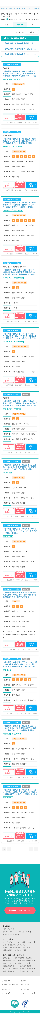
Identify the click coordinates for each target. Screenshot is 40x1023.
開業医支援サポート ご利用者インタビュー (19, 971)
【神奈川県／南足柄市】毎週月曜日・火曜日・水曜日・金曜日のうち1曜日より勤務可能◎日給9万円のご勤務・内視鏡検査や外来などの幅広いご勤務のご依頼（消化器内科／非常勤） (20, 792)
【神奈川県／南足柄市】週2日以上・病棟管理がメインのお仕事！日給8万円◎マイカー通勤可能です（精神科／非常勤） (19, 141)
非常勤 (20, 24)
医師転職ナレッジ (9, 960)
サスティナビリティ (27, 993)
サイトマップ (6, 989)
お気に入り (8, 118)
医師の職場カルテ (26, 968)
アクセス (5, 993)
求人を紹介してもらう (20, 118)
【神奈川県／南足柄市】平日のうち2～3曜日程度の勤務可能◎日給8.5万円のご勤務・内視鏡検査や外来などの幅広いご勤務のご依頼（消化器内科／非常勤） (20, 664)
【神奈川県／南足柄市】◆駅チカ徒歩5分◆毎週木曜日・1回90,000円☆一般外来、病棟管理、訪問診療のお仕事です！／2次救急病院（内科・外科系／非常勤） (20, 73)
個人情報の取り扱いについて (10, 985)
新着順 (32, 32)
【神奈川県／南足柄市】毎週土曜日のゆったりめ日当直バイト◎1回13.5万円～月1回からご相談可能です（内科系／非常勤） (20, 728)
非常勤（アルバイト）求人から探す (16, 932)
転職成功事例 (8, 950)
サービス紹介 (8, 942)
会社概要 (5, 981)
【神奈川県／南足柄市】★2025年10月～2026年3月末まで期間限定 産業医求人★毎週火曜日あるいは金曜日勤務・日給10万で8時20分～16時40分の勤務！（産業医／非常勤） (20, 272)
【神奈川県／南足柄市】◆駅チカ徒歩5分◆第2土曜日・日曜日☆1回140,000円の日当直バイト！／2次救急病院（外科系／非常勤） (20, 403)
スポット (33, 24)
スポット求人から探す (11, 934)
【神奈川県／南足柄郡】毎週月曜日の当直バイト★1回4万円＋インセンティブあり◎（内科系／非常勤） (20, 531)
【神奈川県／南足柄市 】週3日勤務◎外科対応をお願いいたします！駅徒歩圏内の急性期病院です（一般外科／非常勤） (19, 594)
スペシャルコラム (9, 963)
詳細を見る (31, 117)
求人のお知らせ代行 (10, 968)
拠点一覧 (26, 947)
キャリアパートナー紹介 (12, 947)
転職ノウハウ (8, 958)
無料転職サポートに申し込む (20, 910)
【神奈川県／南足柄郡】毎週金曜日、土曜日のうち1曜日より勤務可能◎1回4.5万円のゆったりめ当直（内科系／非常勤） (19, 467)
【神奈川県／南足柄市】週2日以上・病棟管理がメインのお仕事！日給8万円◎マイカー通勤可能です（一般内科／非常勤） (19, 205)
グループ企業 (25, 989)
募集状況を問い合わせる (20, 447)
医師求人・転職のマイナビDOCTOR (13, 8)
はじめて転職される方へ (24, 942)
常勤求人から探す (9, 929)
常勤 (6, 24)
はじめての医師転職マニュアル (14, 945)
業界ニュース (23, 963)
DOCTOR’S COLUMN (23, 958)
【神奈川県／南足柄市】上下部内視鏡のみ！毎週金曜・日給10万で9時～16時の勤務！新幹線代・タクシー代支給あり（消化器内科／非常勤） (20, 336)
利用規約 (23, 981)
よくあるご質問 (21, 950)
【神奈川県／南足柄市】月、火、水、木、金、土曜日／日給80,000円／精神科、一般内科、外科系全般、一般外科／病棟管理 (21, 49)
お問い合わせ (25, 984)
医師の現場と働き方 (25, 960)
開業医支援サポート (10, 966)
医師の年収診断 (26, 966)
